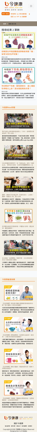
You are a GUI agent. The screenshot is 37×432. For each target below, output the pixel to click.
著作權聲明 (24, 426)
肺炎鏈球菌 (23, 14)
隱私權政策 (7, 426)
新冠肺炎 (13, 14)
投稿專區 (30, 426)
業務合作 (18, 426)
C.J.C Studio (23, 431)
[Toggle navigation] (31, 6)
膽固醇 (24, 16)
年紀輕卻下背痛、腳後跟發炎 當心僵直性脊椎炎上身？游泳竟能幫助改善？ (18, 87)
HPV (17, 16)
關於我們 (13, 426)
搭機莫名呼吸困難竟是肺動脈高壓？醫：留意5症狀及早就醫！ (18, 52)
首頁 (4, 24)
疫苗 (12, 16)
